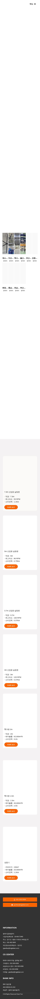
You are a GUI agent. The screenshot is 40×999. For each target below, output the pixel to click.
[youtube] (29, 994)
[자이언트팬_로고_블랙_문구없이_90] (8, 2)
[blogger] (36, 994)
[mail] (33, 994)
